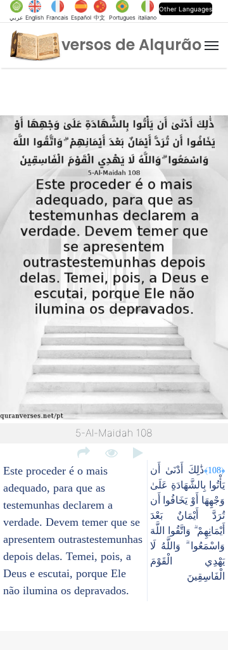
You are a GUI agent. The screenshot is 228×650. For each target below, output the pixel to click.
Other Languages (185, 9)
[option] (114, 269)
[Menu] (211, 45)
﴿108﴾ (214, 470)
